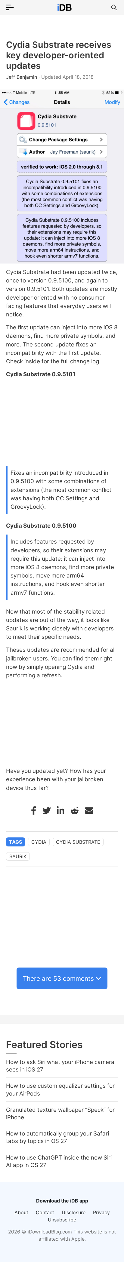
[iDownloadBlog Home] (64, 7)
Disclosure (73, 1212)
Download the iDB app (62, 1201)
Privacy (101, 1212)
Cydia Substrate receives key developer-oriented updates (58, 55)
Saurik (17, 856)
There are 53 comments (58, 978)
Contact (45, 1212)
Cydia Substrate (78, 842)
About (21, 1212)
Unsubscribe (62, 1220)
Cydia (38, 842)
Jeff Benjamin (22, 77)
